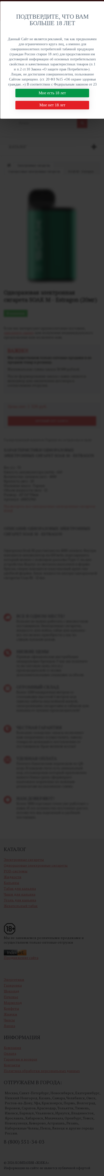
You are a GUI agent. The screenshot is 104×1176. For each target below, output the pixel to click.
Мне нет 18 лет (52, 105)
